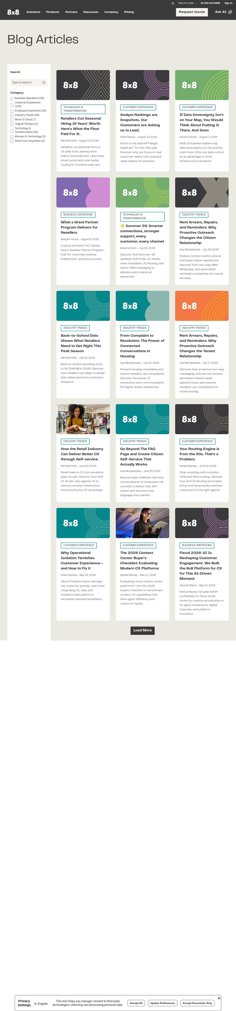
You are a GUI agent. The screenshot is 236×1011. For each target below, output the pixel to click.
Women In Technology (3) (30, 137)
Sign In (228, 3)
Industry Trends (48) (27, 115)
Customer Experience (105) (28, 105)
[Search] (172, 3)
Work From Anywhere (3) (30, 141)
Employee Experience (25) (30, 111)
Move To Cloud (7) (25, 120)
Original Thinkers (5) (26, 124)
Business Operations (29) (29, 98)
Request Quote (192, 12)
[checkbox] (11, 98)
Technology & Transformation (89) (26, 130)
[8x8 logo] (14, 12)
